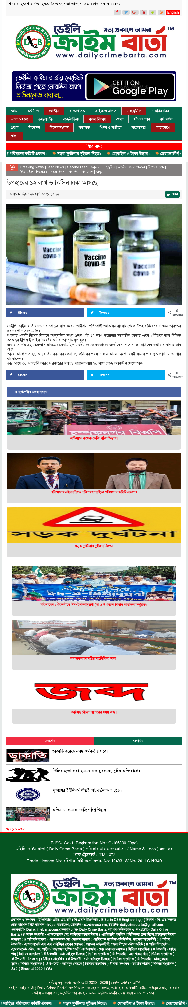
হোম (14, 111)
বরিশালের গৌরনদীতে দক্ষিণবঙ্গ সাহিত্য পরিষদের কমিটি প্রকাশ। (94, 492)
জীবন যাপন (141, 119)
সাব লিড (73, 172)
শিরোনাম (41, 172)
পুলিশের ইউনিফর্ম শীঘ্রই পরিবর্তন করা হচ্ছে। (87, 790)
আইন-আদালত (106, 111)
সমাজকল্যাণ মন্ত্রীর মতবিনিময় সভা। (94, 658)
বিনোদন (34, 127)
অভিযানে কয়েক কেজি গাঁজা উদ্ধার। (94, 438)
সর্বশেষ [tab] (50, 740)
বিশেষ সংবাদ (59, 127)
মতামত (84, 127)
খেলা (119, 119)
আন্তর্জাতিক (77, 111)
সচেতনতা (139, 127)
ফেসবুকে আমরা (15, 829)
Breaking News (32, 167)
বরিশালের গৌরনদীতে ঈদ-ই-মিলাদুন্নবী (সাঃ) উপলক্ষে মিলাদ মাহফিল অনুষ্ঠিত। (94, 604)
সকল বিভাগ (97, 119)
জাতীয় (54, 111)
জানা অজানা (19, 119)
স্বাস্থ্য (14, 136)
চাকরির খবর (160, 111)
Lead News (55, 167)
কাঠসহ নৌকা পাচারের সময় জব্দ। (94, 712)
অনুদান (95, 167)
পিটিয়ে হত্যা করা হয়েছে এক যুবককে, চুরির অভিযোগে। (96, 770)
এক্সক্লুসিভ (134, 111)
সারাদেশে (163, 127)
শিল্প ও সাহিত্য (111, 127)
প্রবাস (15, 127)
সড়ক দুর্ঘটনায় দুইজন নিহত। (45, 153)
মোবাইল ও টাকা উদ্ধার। (96, 153)
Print (174, 194)
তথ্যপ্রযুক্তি (45, 119)
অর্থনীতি (33, 111)
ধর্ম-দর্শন (166, 119)
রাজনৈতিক (71, 119)
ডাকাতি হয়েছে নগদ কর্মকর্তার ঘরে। (80, 751)
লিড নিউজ (26, 172)
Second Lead (77, 167)
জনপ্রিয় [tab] (138, 740)
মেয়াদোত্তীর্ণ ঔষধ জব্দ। (144, 153)
